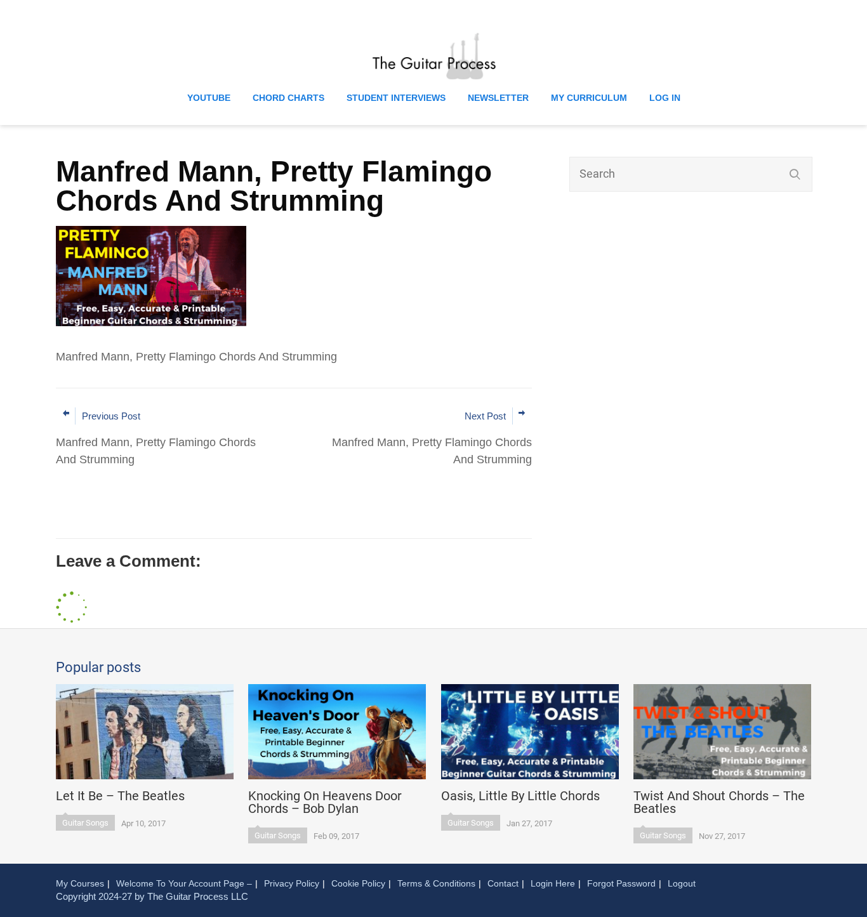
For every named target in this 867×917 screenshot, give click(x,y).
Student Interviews (396, 98)
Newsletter (498, 98)
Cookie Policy (358, 883)
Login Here (553, 883)
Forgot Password (621, 883)
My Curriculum (589, 98)
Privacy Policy (291, 883)
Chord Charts (288, 98)
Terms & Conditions (436, 883)
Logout (682, 883)
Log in (664, 98)
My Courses (80, 883)
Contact (503, 883)
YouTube (208, 98)
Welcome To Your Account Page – (184, 883)
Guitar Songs (85, 823)
